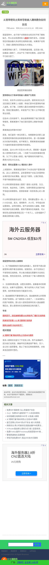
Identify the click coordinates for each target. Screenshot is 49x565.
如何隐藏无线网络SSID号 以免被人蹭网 (23, 416)
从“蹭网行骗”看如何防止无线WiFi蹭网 (22, 419)
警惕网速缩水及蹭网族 (16, 435)
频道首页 (4, 551)
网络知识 (23, 551)
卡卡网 (12, 5)
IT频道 (5, 12)
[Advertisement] (24, 508)
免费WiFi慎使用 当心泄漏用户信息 (21, 410)
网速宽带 (14, 551)
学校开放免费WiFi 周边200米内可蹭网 (22, 438)
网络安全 (18, 385)
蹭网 (10, 385)
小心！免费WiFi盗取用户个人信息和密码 (23, 413)
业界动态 (33, 551)
